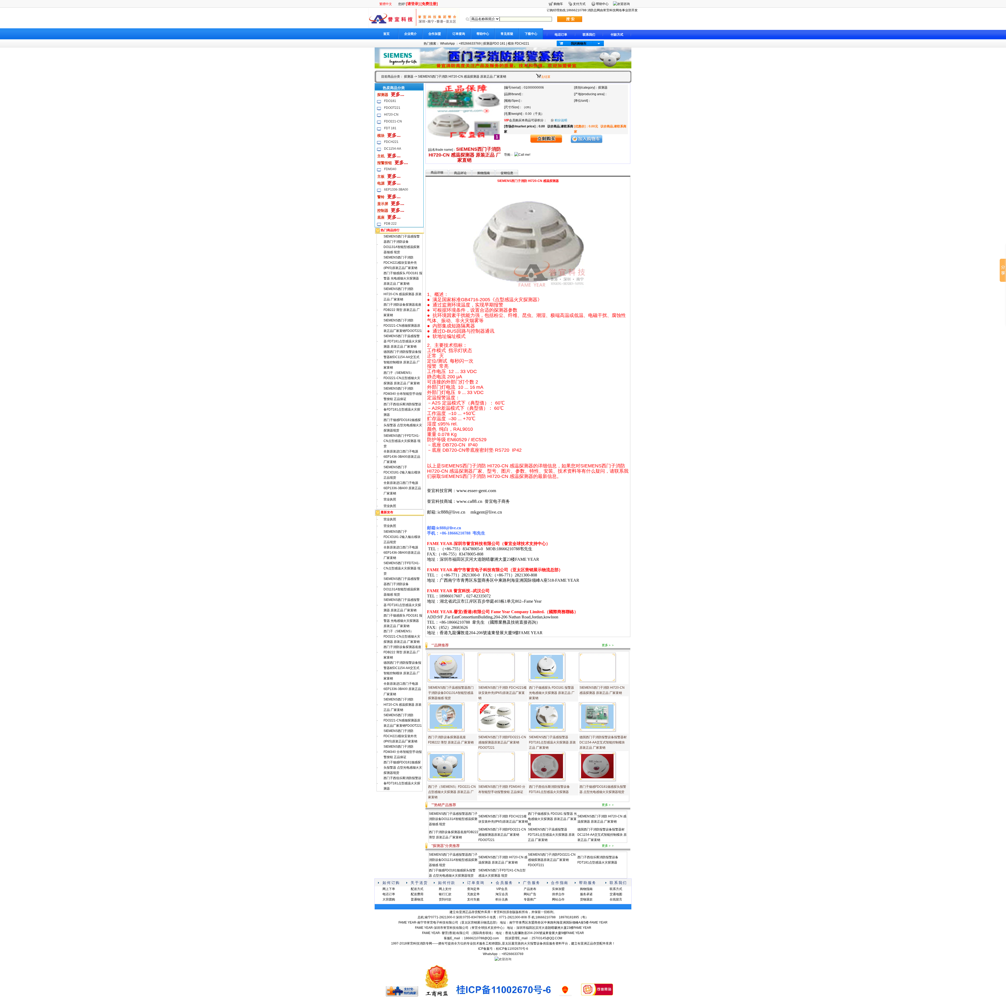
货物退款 (586, 899)
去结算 (545, 77)
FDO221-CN (393, 121)
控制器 (382, 210)
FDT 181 (390, 128)
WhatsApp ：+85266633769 (460, 43)
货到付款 (445, 899)
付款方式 (617, 34)
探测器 (408, 76)
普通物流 (417, 899)
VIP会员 (501, 889)
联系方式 (616, 889)
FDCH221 (391, 142)
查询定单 (473, 889)
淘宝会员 (501, 894)
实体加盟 (558, 889)
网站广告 (530, 894)
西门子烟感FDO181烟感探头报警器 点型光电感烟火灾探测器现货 (403, 425)
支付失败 (473, 899)
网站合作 (558, 899)
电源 (381, 183)
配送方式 (417, 889)
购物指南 (483, 173)
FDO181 (390, 101)
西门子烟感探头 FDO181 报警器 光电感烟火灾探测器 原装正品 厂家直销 (403, 278)
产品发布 (530, 889)
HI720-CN (391, 114)
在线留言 (616, 899)
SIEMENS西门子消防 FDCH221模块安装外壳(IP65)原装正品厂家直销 (400, 263)
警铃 (381, 197)
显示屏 (382, 204)
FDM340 (390, 169)
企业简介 (410, 34)
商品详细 (437, 172)
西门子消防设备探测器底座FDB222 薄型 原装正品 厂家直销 (402, 310)
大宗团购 (388, 899)
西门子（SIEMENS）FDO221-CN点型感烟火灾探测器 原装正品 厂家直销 (402, 378)
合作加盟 (434, 34)
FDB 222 (390, 223)
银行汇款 (445, 894)
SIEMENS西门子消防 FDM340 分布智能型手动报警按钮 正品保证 (403, 394)
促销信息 (507, 173)
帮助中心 (483, 34)
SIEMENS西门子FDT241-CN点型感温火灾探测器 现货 (402, 441)
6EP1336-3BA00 (396, 189)
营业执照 (390, 499)
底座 (381, 217)
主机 (381, 156)
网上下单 (388, 889)
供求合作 (558, 894)
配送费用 (417, 894)
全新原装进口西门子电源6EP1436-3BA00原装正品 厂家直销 (402, 457)
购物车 (558, 4)
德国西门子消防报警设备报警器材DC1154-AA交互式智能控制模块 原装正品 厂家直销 (603, 742)
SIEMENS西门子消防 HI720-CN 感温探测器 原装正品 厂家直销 (403, 294)
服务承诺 (586, 894)
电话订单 (561, 34)
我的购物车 (579, 43)
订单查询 (458, 34)
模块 (381, 135)
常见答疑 (507, 34)
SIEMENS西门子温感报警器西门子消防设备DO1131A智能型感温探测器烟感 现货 (451, 693)
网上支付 (445, 889)
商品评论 (460, 173)
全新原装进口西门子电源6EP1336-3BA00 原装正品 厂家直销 (402, 488)
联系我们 (589, 34)
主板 (381, 176)
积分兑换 (501, 899)
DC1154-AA (392, 148)
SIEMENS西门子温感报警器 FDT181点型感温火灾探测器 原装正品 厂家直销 (402, 341)
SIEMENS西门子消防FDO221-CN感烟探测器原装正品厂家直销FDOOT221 (403, 326)
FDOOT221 (392, 108)
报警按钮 (384, 163)
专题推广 (530, 899)
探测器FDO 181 (494, 43)
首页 (386, 34)
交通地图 (616, 894)
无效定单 (473, 894)
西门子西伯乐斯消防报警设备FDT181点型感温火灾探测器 (402, 409)
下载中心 (531, 34)
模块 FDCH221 (518, 43)
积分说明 (561, 120)
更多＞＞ (608, 645)
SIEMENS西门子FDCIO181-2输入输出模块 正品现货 (402, 472)
